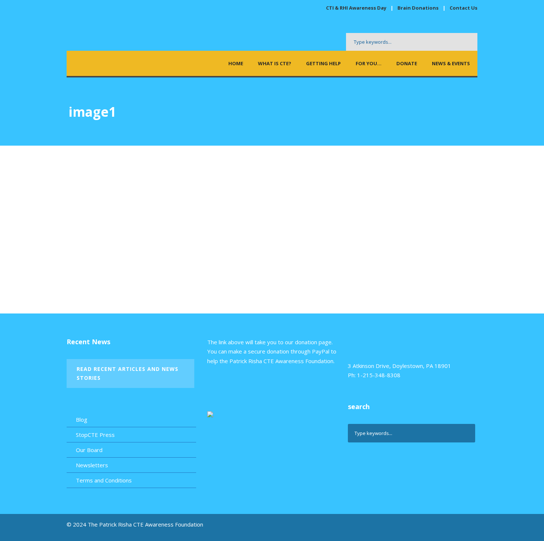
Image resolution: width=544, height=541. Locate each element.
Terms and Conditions (104, 480)
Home (235, 63)
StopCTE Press (95, 434)
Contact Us (463, 7)
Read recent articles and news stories (127, 373)
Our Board (89, 450)
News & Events (451, 63)
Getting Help (323, 63)
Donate (406, 63)
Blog (81, 419)
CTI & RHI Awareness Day (356, 7)
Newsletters (92, 465)
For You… (369, 63)
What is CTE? (274, 63)
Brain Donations (418, 7)
